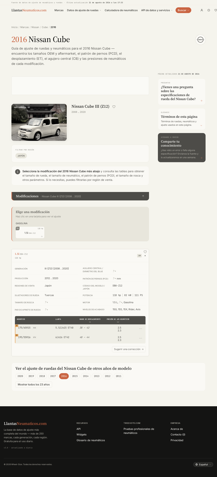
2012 (107, 376)
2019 (31, 376)
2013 (96, 376)
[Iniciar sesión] (202, 10)
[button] (80, 196)
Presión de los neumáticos (118, 319)
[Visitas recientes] (209, 10)
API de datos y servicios (155, 10)
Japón (21, 156)
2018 (42, 376)
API (79, 428)
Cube (45, 27)
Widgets (81, 434)
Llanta (58, 319)
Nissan (35, 27)
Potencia (88, 295)
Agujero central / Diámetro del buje (93, 269)
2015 (75, 376)
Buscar (182, 10)
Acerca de (177, 428)
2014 (85, 376)
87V (34, 337)
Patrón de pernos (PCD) (95, 279)
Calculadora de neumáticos (121, 10)
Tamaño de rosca (24, 302)
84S (34, 328)
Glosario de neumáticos (91, 440)
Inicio (14, 27)
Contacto (176, 434)
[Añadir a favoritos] (114, 107)
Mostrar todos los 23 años (34, 384)
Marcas (59, 10)
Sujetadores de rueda (27, 295)
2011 (118, 376)
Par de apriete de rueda (28, 310)
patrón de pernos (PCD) (99, 53)
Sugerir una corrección (129, 349)
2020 (20, 376)
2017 (53, 376)
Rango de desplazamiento (90, 319)
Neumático (21, 319)
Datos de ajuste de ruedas (82, 10)
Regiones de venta (25, 286)
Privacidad (177, 440)
